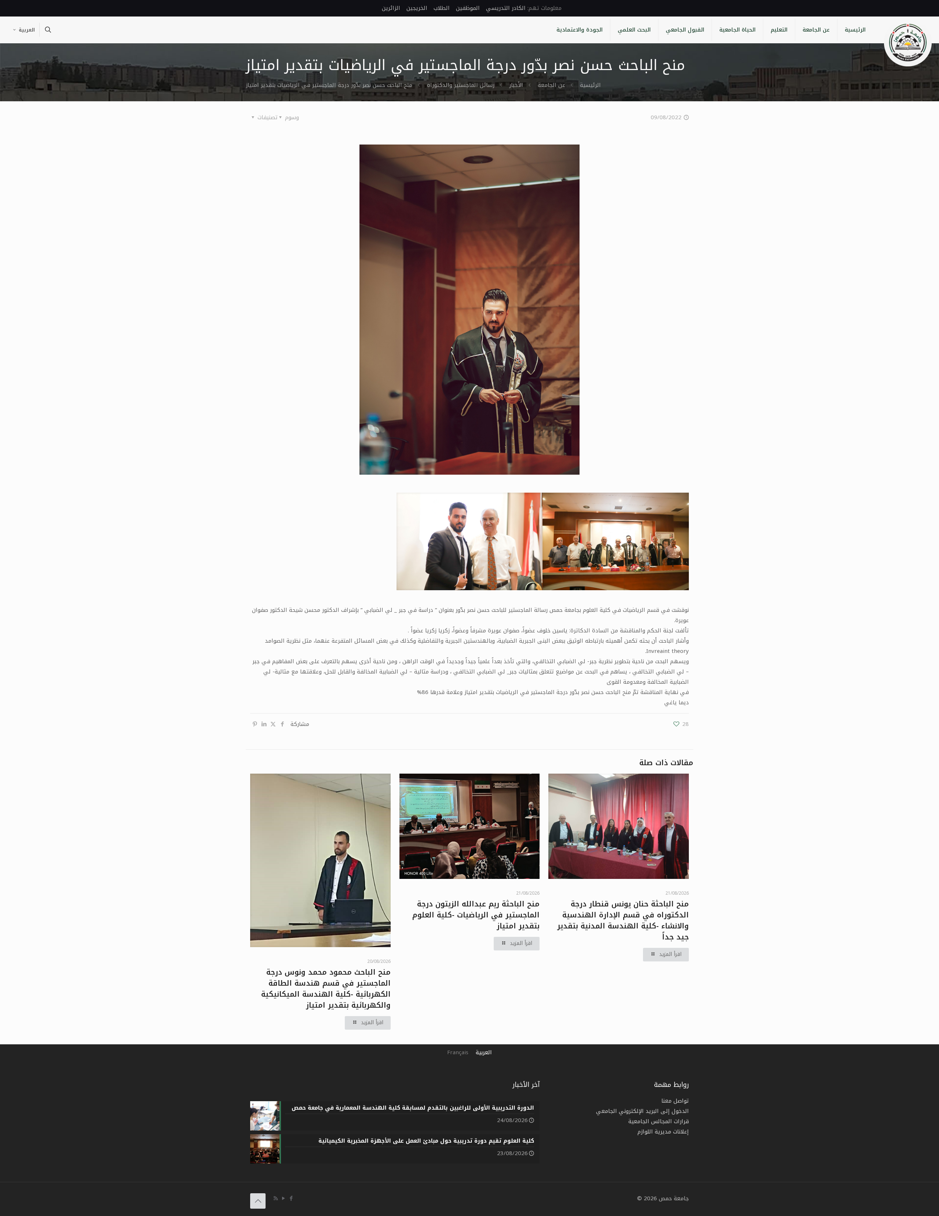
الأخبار (516, 85)
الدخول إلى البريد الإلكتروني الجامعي (642, 1111)
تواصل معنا (675, 1101)
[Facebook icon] (291, 1198)
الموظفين (468, 8)
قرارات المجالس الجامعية (658, 1121)
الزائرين (391, 8)
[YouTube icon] (283, 1198)
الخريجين (416, 8)
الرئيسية (590, 85)
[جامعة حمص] (908, 43)
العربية (27, 29)
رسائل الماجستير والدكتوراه (460, 85)
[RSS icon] (275, 1198)
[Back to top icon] (258, 1201)
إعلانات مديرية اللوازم (663, 1131)
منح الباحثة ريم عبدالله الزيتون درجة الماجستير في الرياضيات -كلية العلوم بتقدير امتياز (476, 915)
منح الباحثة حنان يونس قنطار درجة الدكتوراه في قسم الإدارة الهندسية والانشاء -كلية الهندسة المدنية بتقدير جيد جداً (623, 920)
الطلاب (442, 8)
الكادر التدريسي (506, 8)
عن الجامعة (551, 85)
